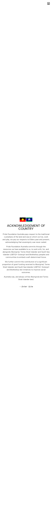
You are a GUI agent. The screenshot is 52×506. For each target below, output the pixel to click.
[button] (48, 3)
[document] (26, 253)
